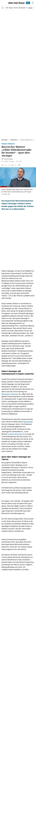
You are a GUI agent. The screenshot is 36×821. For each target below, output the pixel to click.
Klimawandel (27, 422)
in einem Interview (15, 434)
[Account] (33, 3)
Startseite (4, 140)
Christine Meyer (8, 159)
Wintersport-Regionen (9, 394)
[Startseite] (16, 3)
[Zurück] (2, 8)
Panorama (13, 140)
